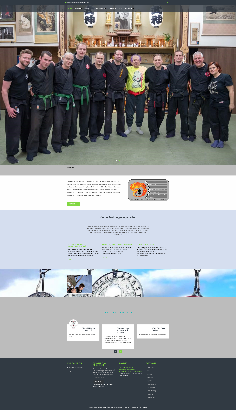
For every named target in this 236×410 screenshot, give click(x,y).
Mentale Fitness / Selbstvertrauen (77, 168)
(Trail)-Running (145, 167)
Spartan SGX (152, 310)
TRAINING (78, 8)
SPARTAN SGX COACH (158, 252)
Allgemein (151, 290)
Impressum (72, 294)
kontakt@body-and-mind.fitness (130, 294)
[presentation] (115, 274)
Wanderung (151, 320)
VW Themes (142, 330)
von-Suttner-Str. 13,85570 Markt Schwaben (127, 291)
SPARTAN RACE (100, 8)
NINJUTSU (88, 8)
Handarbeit (128, 8)
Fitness (150, 294)
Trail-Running (152, 313)
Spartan (150, 303)
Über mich (72, 127)
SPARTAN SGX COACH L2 (88, 252)
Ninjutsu (150, 300)
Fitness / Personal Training (117, 167)
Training (150, 317)
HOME (70, 8)
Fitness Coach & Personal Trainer (124, 253)
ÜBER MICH (112, 8)
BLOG (120, 8)
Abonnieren (98, 304)
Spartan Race (152, 307)
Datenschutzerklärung (76, 290)
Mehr (69, 182)
